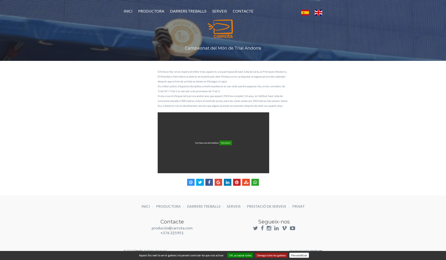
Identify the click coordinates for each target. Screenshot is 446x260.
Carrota (138, 250)
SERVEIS (219, 11)
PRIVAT (298, 206)
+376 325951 (172, 232)
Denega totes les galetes (271, 255)
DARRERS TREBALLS (188, 11)
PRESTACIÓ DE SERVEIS (266, 206)
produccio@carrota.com (172, 228)
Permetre (225, 143)
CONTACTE (243, 11)
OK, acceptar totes (240, 255)
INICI (128, 11)
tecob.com (316, 250)
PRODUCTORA (151, 11)
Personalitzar (299, 255)
